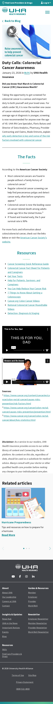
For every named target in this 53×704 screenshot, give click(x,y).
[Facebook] (20, 576)
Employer (32, 597)
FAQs (4, 649)
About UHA (7, 592)
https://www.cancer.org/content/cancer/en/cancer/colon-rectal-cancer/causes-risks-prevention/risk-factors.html (26, 399)
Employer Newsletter (38, 618)
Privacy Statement (24, 682)
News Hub (6, 618)
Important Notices (11, 627)
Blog (27, 72)
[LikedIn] (33, 576)
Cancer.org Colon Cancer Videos (24, 300)
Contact (6, 605)
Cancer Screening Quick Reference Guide (28, 263)
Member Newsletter (37, 623)
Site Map (32, 675)
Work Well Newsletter (38, 632)
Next (50, 548)
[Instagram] (26, 576)
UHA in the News (10, 623)
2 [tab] (26, 548)
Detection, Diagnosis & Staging (23, 313)
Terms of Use (18, 675)
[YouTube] (13, 576)
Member (32, 592)
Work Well (33, 605)
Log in (46, 2)
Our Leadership (9, 597)
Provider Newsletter (37, 627)
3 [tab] (29, 548)
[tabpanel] (26, 512)
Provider (32, 601)
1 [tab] (23, 548)
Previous (3, 548)
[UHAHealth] (14, 11)
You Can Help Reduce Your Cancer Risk (27, 288)
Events (5, 632)
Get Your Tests (15, 276)
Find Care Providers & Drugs (18, 2)
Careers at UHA (9, 601)
